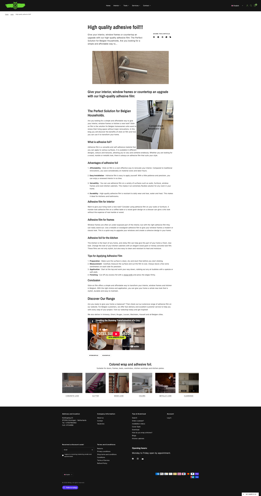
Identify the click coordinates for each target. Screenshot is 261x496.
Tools (125, 6)
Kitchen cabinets (138, 438)
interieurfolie (93, 355)
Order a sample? (138, 421)
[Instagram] (139, 458)
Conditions (101, 457)
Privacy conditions (103, 451)
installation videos (138, 424)
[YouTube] (144, 459)
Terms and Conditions (106, 444)
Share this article (161, 33)
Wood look (119, 396)
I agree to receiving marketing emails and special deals (78, 455)
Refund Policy (102, 463)
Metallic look (165, 396)
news (12, 14)
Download (135, 430)
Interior (116, 6)
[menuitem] (108, 5)
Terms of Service (103, 460)
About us (100, 418)
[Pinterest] (163, 37)
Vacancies (100, 424)
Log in (169, 418)
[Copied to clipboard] (170, 37)
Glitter (95, 396)
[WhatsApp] (167, 37)
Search (134, 418)
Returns (100, 448)
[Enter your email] (92, 449)
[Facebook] (154, 37)
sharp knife (128, 275)
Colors (142, 396)
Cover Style (136, 427)
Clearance (188, 396)
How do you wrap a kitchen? (142, 433)
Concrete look (72, 396)
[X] (158, 37)
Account (170, 414)
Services (135, 6)
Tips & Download (139, 414)
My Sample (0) (251, 494)
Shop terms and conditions (107, 454)
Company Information (106, 414)
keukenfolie (106, 355)
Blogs (134, 436)
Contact (146, 6)
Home (108, 6)
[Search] (251, 5)
